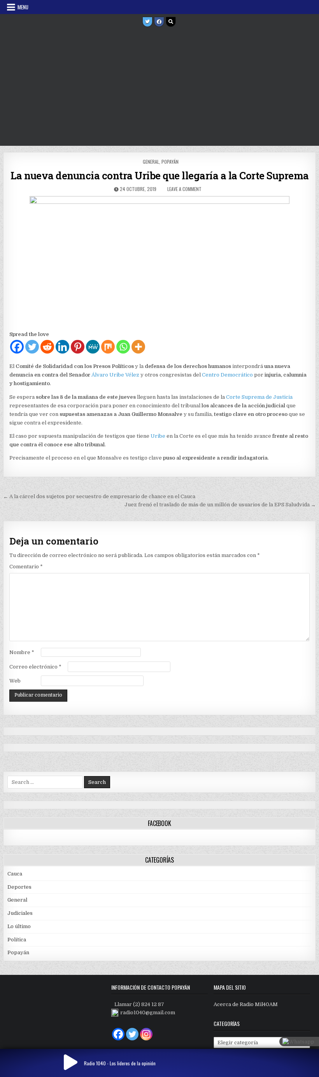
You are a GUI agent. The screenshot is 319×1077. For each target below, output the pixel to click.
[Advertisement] (159, 87)
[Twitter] (147, 22)
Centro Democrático (227, 375)
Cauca (14, 874)
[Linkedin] (62, 347)
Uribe (158, 436)
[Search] (170, 22)
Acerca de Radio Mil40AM (246, 1004)
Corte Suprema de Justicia (259, 397)
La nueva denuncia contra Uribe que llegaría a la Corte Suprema (160, 175)
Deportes (19, 887)
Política (16, 940)
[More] (138, 347)
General (151, 161)
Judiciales (20, 913)
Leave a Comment (184, 189)
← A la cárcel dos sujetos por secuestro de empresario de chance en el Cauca (99, 496)
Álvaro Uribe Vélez (115, 375)
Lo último (19, 926)
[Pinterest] (77, 347)
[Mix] (108, 347)
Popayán (170, 161)
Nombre (21, 652)
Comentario (26, 566)
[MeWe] (93, 347)
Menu (23, 7)
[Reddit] (47, 347)
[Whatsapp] (123, 347)
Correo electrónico (35, 667)
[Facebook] (159, 22)
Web (15, 681)
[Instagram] (146, 1034)
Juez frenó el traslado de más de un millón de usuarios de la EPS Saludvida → (220, 505)
